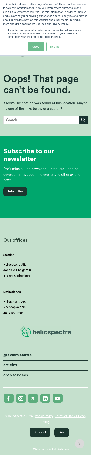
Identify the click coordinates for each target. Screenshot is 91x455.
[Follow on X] (33, 398)
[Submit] (83, 120)
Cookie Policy (44, 416)
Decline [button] (54, 46)
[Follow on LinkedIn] (45, 398)
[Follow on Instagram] (21, 398)
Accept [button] (36, 46)
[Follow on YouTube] (58, 398)
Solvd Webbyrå (59, 449)
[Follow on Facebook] (9, 398)
